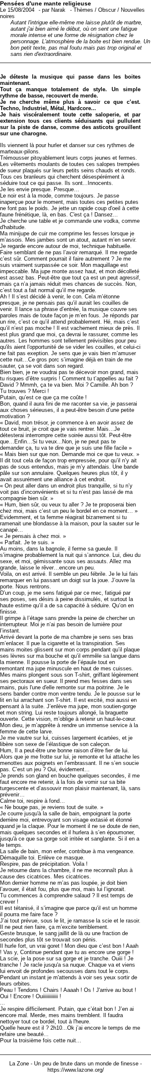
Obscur (107, 10)
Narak (58, 10)
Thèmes (83, 10)
